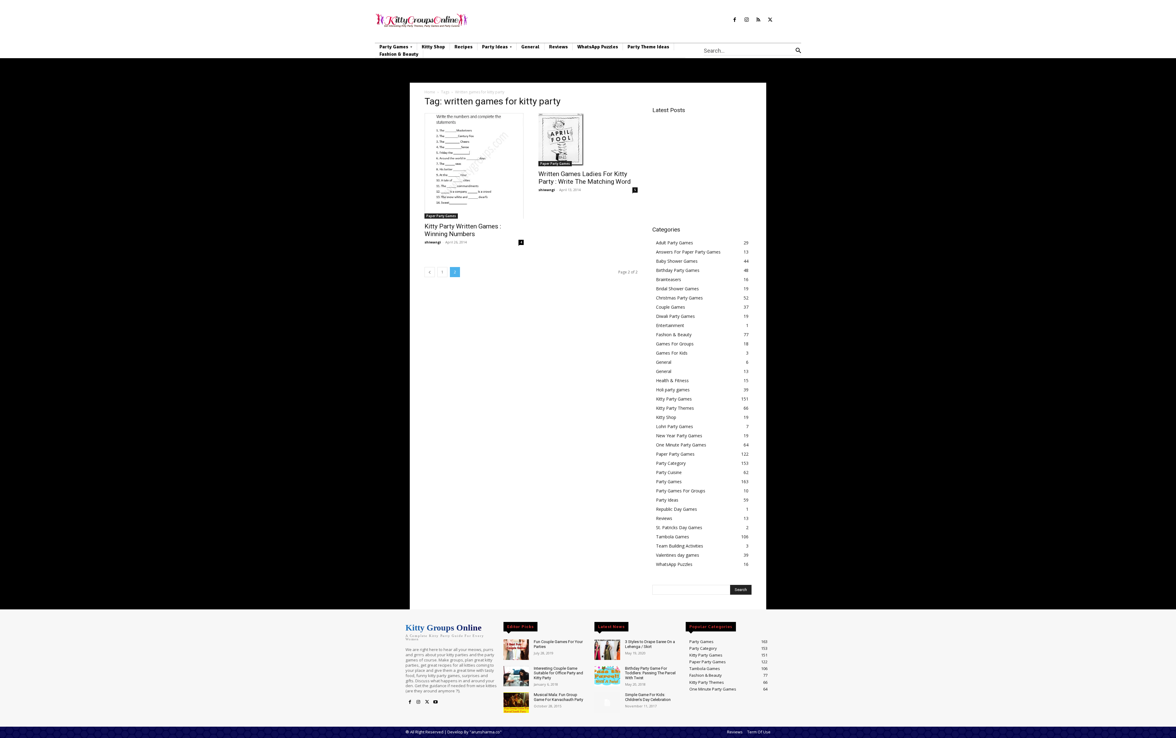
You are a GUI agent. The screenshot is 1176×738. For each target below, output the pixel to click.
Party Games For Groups (680, 491)
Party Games (669, 481)
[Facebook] (734, 20)
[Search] (798, 50)
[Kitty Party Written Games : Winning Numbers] (474, 166)
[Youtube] (435, 702)
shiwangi (432, 242)
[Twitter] (770, 20)
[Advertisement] (703, 162)
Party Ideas (667, 500)
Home (429, 92)
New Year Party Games (679, 436)
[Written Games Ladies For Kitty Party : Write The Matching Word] (588, 139)
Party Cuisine (669, 472)
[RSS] (758, 20)
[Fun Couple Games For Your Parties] (516, 649)
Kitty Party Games (674, 399)
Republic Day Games (676, 509)
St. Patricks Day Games (679, 527)
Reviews (664, 518)
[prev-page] (429, 272)
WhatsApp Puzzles (674, 564)
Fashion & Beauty (674, 334)
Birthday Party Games (677, 270)
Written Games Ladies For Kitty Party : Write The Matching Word (584, 177)
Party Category (671, 463)
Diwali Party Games (675, 316)
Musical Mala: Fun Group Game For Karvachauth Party (558, 697)
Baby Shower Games (677, 261)
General (663, 362)
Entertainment (670, 325)
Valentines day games (677, 555)
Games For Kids (672, 353)
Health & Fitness (672, 380)
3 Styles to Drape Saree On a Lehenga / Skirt (650, 644)
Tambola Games (672, 537)
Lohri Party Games (674, 426)
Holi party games (673, 390)
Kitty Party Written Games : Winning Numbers (462, 230)
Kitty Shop (666, 417)
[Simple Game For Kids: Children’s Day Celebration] (607, 702)
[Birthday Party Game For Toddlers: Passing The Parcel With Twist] (607, 676)
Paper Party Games (441, 216)
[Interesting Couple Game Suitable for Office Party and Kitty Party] (516, 676)
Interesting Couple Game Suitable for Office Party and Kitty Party (558, 673)
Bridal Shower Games (677, 289)
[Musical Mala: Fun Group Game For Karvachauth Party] (516, 702)
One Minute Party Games (681, 445)
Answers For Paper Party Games (688, 252)
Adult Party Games (674, 243)
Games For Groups (675, 344)
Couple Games (670, 307)
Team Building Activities (679, 546)
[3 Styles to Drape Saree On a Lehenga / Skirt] (607, 649)
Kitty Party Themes (675, 408)
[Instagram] (746, 20)
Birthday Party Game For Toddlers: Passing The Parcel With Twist (650, 673)
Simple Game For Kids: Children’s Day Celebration (648, 697)
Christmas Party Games (679, 298)
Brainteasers (668, 279)
